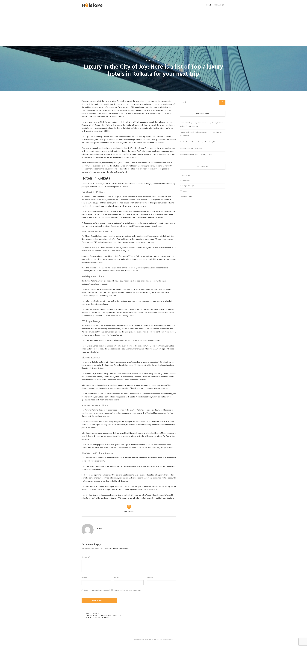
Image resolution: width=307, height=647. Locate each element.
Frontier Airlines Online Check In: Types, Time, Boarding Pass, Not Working (201, 134)
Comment (86, 557)
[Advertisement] (153, 28)
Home (209, 5)
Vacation (183, 191)
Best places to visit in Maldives (191, 148)
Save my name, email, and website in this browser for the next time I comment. (112, 590)
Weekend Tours (186, 196)
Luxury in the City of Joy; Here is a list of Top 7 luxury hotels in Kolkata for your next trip (202, 125)
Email (116, 578)
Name (84, 578)
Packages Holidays (187, 186)
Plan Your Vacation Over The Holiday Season (196, 154)
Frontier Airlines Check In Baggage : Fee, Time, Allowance (200, 142)
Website (150, 578)
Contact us (219, 5)
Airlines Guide (185, 175)
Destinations (129, 512)
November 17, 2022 (153, 60)
